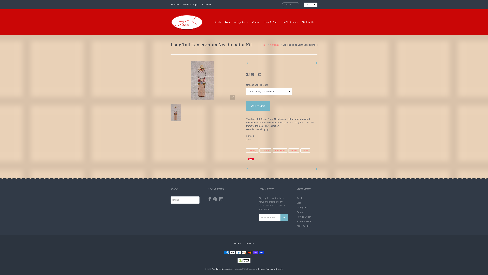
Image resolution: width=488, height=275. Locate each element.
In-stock (265, 150)
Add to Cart (258, 106)
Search (237, 243)
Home (263, 45)
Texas (305, 150)
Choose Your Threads (257, 85)
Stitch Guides (308, 22)
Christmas (274, 45)
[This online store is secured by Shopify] (244, 260)
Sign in (196, 4)
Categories (239, 22)
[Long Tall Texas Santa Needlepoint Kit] (176, 112)
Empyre (261, 269)
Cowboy (252, 150)
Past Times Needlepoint (221, 269)
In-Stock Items (290, 22)
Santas (293, 150)
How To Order (271, 22)
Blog (227, 22)
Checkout (206, 4)
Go (284, 217)
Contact (256, 22)
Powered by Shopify (274, 269)
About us (250, 243)
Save (251, 159)
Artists (218, 22)
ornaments (279, 150)
